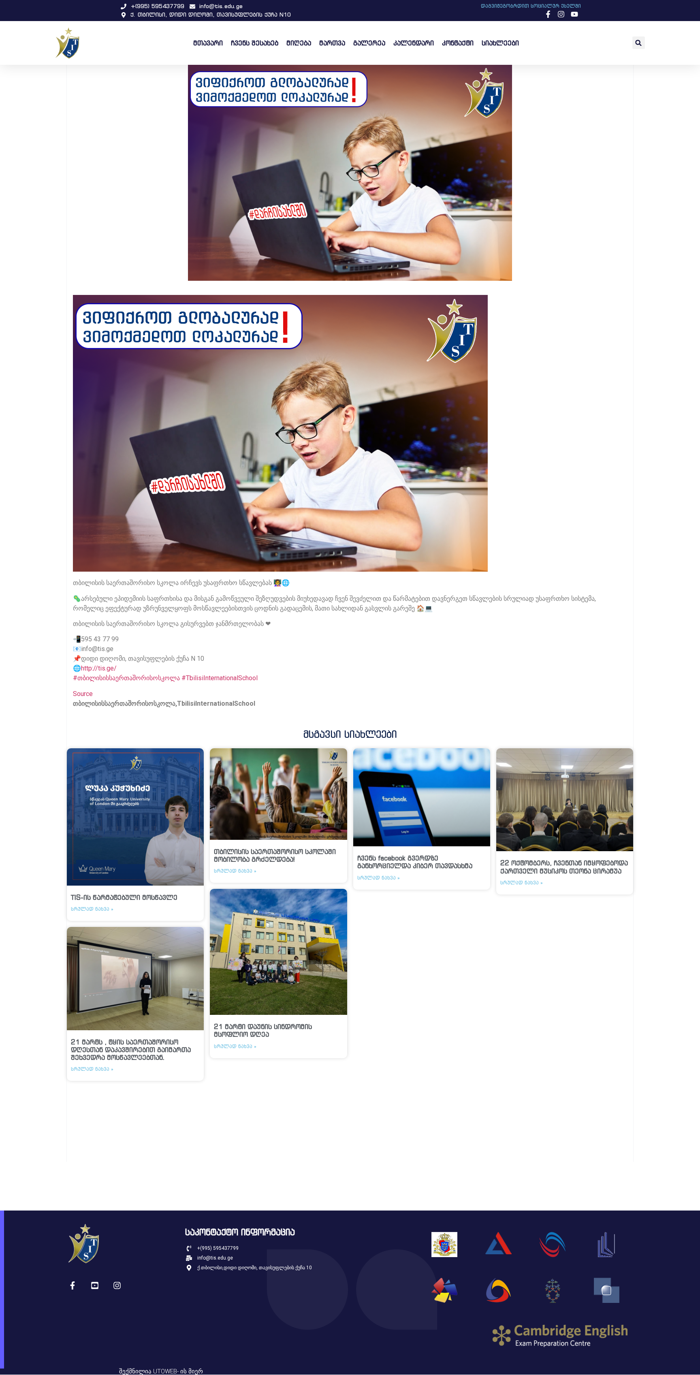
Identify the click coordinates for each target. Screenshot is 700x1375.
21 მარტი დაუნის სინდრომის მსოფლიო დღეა (263, 1030)
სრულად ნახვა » (92, 909)
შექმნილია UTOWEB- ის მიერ (161, 1371)
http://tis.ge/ (99, 668)
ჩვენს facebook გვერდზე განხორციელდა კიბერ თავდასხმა (414, 862)
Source (83, 694)
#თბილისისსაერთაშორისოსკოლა (126, 678)
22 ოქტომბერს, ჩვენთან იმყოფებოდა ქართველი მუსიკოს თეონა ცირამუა (564, 867)
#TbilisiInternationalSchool (219, 678)
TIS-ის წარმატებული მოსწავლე (124, 897)
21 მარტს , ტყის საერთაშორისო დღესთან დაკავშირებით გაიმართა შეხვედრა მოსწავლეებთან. (131, 1049)
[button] (638, 42)
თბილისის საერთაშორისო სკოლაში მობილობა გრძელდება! (275, 855)
